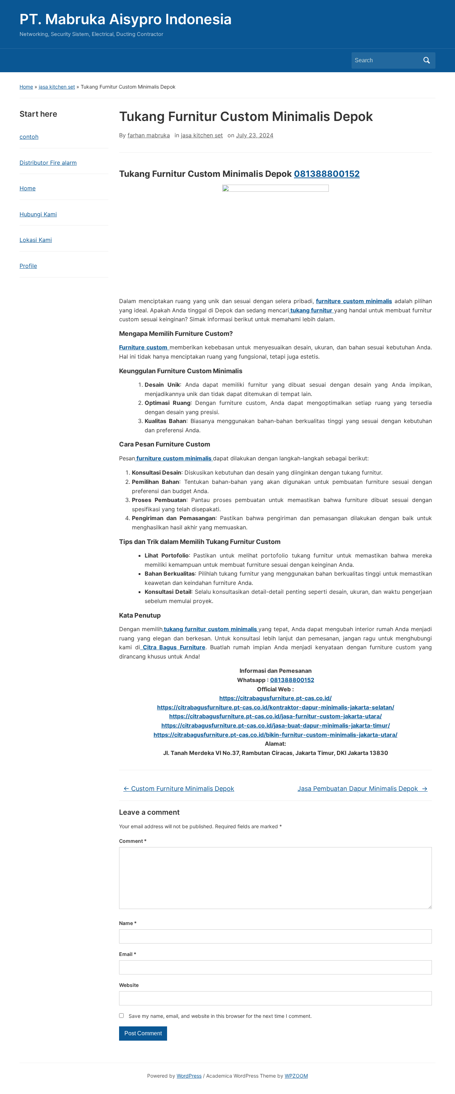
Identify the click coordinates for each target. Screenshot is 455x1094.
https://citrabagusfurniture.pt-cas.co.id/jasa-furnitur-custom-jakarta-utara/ (275, 716)
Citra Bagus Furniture (172, 647)
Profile (28, 265)
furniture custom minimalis (354, 301)
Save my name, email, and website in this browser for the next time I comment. (220, 1016)
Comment (133, 841)
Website (129, 985)
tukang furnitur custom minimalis (210, 629)
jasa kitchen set (57, 87)
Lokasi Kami (36, 239)
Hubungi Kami (38, 214)
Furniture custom (144, 347)
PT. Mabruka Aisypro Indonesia (126, 19)
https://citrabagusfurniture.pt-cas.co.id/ (275, 698)
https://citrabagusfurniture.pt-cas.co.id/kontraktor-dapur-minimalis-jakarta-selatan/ (275, 707)
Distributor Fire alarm (48, 162)
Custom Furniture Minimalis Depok (178, 788)
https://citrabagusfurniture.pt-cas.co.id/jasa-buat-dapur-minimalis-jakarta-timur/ (275, 725)
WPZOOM (296, 1076)
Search (426, 60)
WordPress (189, 1076)
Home (26, 87)
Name (128, 923)
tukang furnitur (311, 310)
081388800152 (327, 174)
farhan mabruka (149, 135)
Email (127, 954)
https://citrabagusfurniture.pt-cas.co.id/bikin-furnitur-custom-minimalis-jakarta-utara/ (275, 734)
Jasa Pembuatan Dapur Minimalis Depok (363, 788)
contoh (29, 136)
